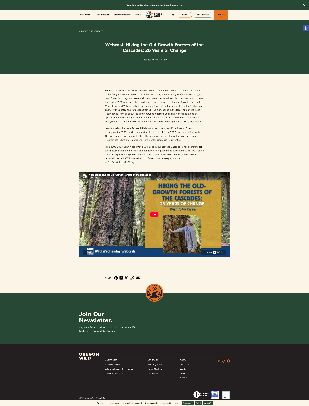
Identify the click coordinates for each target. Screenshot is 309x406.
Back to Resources (91, 31)
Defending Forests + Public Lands (119, 369)
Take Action (153, 373)
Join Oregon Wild (155, 364)
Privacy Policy (101, 398)
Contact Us (184, 364)
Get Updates (203, 15)
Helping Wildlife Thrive (114, 373)
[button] (306, 28)
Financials (184, 377)
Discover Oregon (122, 15)
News (184, 15)
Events (183, 369)
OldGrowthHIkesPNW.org (121, 162)
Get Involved (103, 15)
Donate (221, 15)
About (138, 15)
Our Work (85, 15)
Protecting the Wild (113, 364)
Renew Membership (156, 369)
